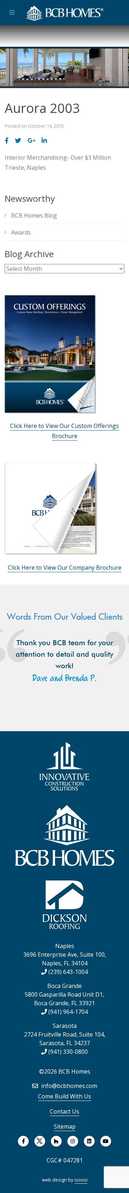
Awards (21, 232)
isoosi (81, 1179)
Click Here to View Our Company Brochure (64, 568)
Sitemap (65, 1126)
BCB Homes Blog (34, 215)
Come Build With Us (64, 1096)
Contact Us (64, 1111)
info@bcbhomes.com (68, 1086)
